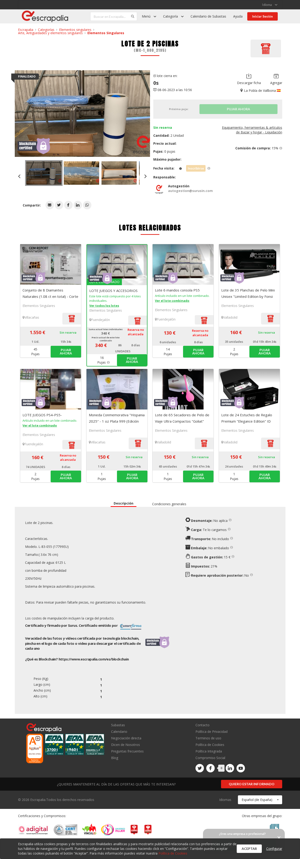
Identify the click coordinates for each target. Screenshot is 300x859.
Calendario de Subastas (208, 16)
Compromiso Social (210, 758)
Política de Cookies (209, 744)
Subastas (118, 725)
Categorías (46, 29)
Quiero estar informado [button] (251, 784)
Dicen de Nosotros (125, 744)
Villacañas (31, 317)
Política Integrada (208, 751)
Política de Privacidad (211, 731)
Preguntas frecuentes (127, 751)
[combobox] (260, 799)
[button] (49, 205)
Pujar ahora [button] (66, 351)
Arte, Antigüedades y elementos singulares (50, 33)
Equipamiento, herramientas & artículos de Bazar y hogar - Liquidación (252, 129)
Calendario (119, 731)
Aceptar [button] (249, 849)
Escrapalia (25, 29)
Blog (114, 758)
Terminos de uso (208, 738)
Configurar (274, 848)
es (94, 659)
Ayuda (238, 16)
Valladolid (230, 317)
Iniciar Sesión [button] (262, 16)
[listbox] (269, 4)
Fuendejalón (100, 319)
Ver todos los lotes (104, 305)
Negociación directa (126, 738)
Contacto (202, 725)
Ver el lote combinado (172, 301)
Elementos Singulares (105, 33)
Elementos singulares (75, 29)
